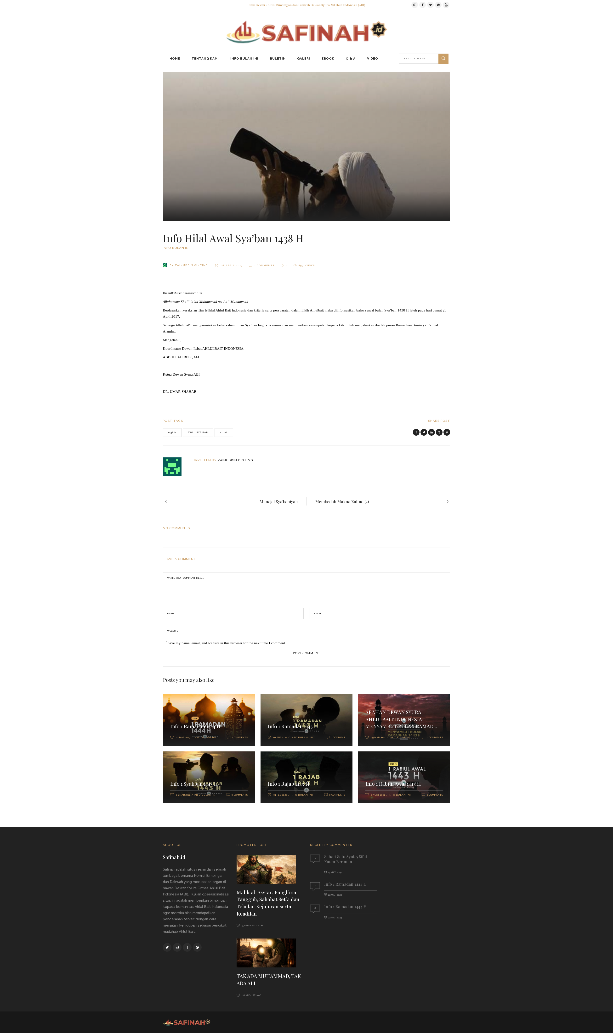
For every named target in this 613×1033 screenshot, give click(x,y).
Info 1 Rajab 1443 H (288, 783)
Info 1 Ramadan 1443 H (293, 726)
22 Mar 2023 (183, 737)
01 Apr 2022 (280, 737)
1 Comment (338, 737)
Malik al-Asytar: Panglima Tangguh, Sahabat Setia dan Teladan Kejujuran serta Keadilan (268, 903)
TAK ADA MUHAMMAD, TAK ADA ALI (269, 979)
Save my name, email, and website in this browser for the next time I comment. (227, 643)
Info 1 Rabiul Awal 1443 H (393, 783)
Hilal (224, 432)
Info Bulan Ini (176, 248)
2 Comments (240, 737)
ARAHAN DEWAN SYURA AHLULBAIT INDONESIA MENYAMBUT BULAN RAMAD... (401, 719)
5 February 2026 (252, 925)
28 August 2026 (251, 995)
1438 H (172, 432)
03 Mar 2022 (183, 795)
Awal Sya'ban (198, 432)
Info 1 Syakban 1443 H (194, 783)
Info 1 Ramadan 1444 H (195, 726)
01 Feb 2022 (280, 795)
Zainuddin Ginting (191, 265)
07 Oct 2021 (378, 795)
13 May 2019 (334, 872)
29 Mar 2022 (378, 737)
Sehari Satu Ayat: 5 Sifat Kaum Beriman (345, 859)
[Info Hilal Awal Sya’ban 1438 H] (175, 466)
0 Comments (264, 265)
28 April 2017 (231, 265)
